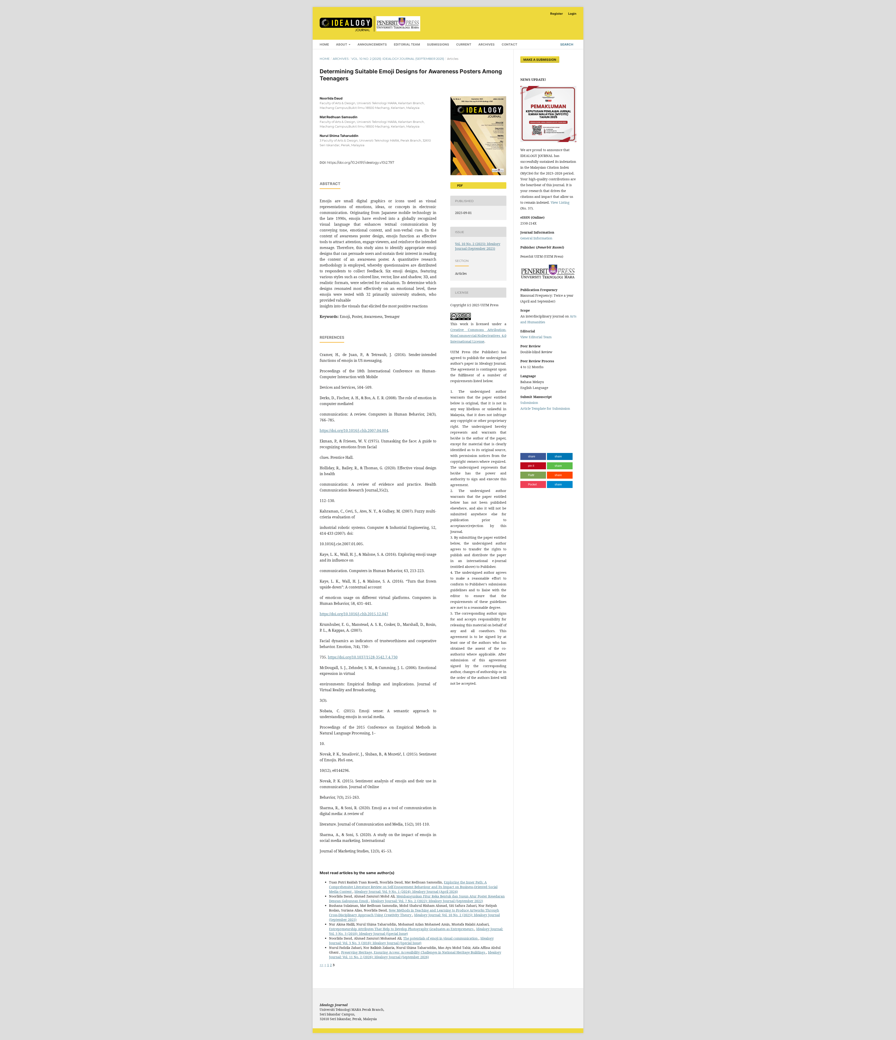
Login (572, 13)
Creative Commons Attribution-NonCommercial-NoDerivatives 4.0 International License (478, 336)
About (342, 44)
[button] (533, 456)
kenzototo (528, 426)
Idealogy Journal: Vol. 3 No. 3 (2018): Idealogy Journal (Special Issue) (411, 940)
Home (324, 44)
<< (321, 965)
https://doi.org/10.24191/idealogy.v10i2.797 (360, 162)
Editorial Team (407, 44)
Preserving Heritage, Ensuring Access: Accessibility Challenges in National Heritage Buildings (413, 952)
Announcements (372, 44)
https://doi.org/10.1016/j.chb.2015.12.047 (354, 614)
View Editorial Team (536, 337)
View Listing (560, 202)
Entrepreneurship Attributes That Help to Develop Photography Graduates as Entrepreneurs (401, 929)
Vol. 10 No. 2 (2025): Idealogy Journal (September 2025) (397, 59)
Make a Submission (539, 59)
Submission (529, 402)
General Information (536, 238)
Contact (509, 44)
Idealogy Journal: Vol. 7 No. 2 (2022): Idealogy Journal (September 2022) (427, 901)
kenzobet (527, 417)
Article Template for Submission (545, 408)
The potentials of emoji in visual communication (441, 938)
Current (463, 44)
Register (556, 13)
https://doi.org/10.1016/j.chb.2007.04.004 (354, 430)
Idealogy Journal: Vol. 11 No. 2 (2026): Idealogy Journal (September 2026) (415, 954)
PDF (459, 185)
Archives (486, 44)
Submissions (438, 44)
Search (566, 44)
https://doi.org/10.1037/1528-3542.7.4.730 (363, 657)
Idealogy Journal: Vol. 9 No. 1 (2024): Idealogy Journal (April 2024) (406, 891)
